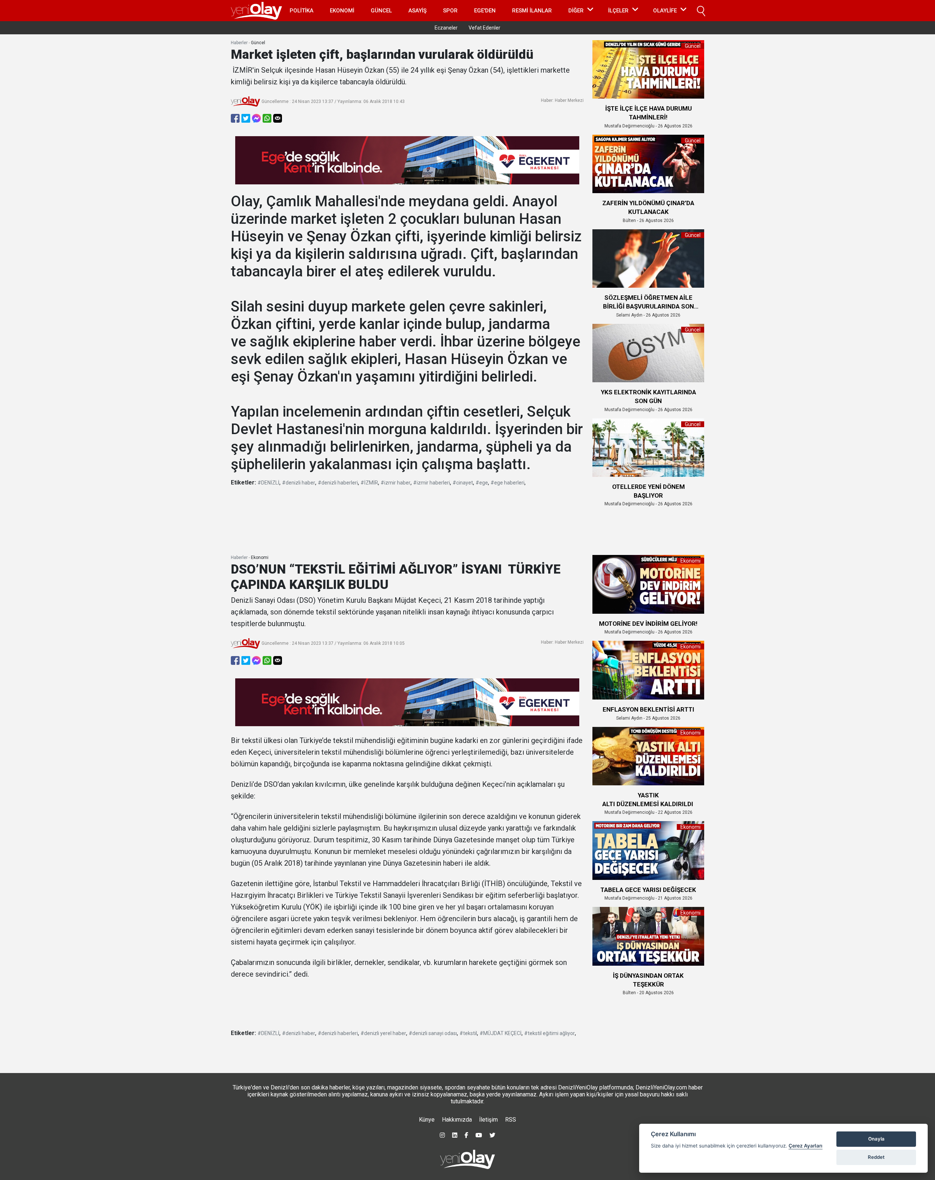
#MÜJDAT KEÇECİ (501, 1033)
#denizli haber (298, 483)
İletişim (488, 1119)
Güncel (381, 10)
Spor (450, 10)
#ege (482, 483)
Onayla (876, 1139)
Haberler (239, 42)
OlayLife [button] (665, 10)
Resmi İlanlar (532, 10)
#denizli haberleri (338, 483)
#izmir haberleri (431, 483)
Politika (301, 10)
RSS (510, 1119)
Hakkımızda (457, 1119)
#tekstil (468, 1033)
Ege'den (485, 10)
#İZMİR (369, 483)
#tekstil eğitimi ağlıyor (549, 1033)
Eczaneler (446, 28)
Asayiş (417, 10)
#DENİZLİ (268, 483)
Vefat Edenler (484, 28)
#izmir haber (396, 483)
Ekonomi (342, 10)
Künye (427, 1119)
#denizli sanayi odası (433, 1033)
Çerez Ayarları (806, 1146)
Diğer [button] (576, 10)
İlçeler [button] (618, 10)
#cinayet (463, 483)
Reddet (876, 1157)
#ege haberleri (507, 483)
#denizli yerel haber (383, 1033)
